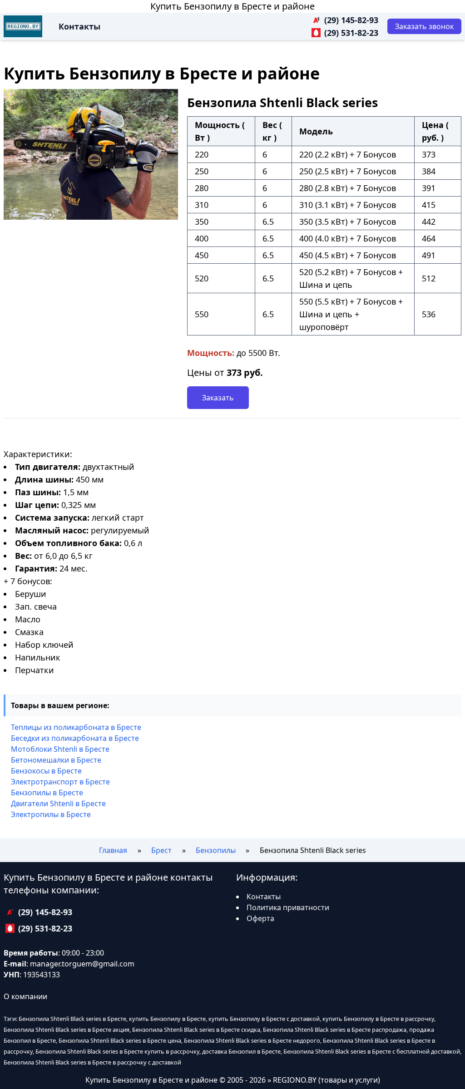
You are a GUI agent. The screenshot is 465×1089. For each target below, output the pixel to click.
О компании (25, 996)
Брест (161, 850)
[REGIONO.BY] (23, 26)
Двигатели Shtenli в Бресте (58, 803)
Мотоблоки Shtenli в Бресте (60, 749)
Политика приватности (288, 907)
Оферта (260, 918)
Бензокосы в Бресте (46, 771)
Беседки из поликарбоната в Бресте (75, 738)
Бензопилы (216, 850)
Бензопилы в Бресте (47, 793)
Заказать (218, 398)
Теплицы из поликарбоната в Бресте (76, 727)
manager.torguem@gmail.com (82, 964)
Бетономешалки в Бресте (56, 760)
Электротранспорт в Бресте (60, 782)
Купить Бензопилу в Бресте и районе (232, 6)
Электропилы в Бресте (51, 814)
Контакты (79, 26)
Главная (113, 850)
